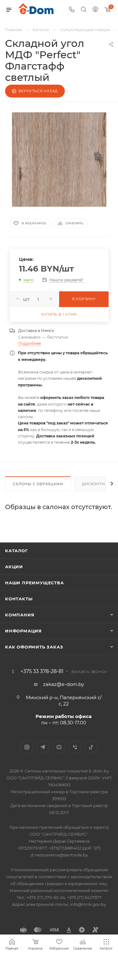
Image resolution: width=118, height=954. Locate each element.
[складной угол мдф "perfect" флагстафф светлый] (59, 159)
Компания (19, 614)
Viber (75, 747)
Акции (14, 566)
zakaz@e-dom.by (63, 684)
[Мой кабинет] (95, 10)
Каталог (16, 550)
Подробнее (29, 343)
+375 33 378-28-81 (42, 671)
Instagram (27, 747)
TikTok (91, 747)
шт (26, 299)
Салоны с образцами (38, 484)
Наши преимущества (34, 582)
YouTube (59, 747)
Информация (23, 630)
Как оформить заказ (34, 646)
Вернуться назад (38, 91)
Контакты (18, 598)
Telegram (43, 747)
